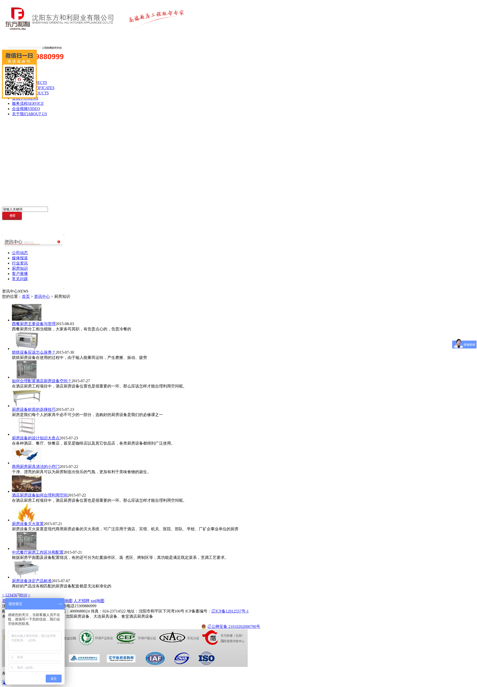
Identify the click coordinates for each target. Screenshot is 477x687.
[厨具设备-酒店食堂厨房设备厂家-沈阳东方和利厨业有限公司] (95, 35)
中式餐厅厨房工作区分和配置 (38, 552)
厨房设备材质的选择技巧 (34, 409)
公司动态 (20, 253)
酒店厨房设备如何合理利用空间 (40, 495)
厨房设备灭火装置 (28, 524)
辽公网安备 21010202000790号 (233, 626)
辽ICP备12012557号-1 (230, 611)
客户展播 (20, 273)
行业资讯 (20, 263)
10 (25, 595)
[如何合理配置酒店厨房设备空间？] (26, 377)
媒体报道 (20, 258)
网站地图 (65, 601)
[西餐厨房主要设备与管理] (26, 320)
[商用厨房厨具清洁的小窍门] (26, 463)
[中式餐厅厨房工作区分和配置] (26, 548)
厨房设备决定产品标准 (32, 581)
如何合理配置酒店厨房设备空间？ (42, 381)
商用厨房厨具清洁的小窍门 (36, 466)
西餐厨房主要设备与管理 (34, 324)
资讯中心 (42, 296)
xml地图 (97, 601)
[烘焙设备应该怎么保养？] (26, 348)
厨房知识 (20, 268)
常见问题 (20, 279)
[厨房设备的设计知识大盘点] (26, 434)
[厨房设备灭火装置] (26, 520)
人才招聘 (81, 601)
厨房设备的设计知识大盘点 (36, 438)
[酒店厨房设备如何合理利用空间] (26, 491)
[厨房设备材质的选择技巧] (26, 406)
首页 (26, 296)
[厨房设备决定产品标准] (26, 577)
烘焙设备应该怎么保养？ (34, 352)
